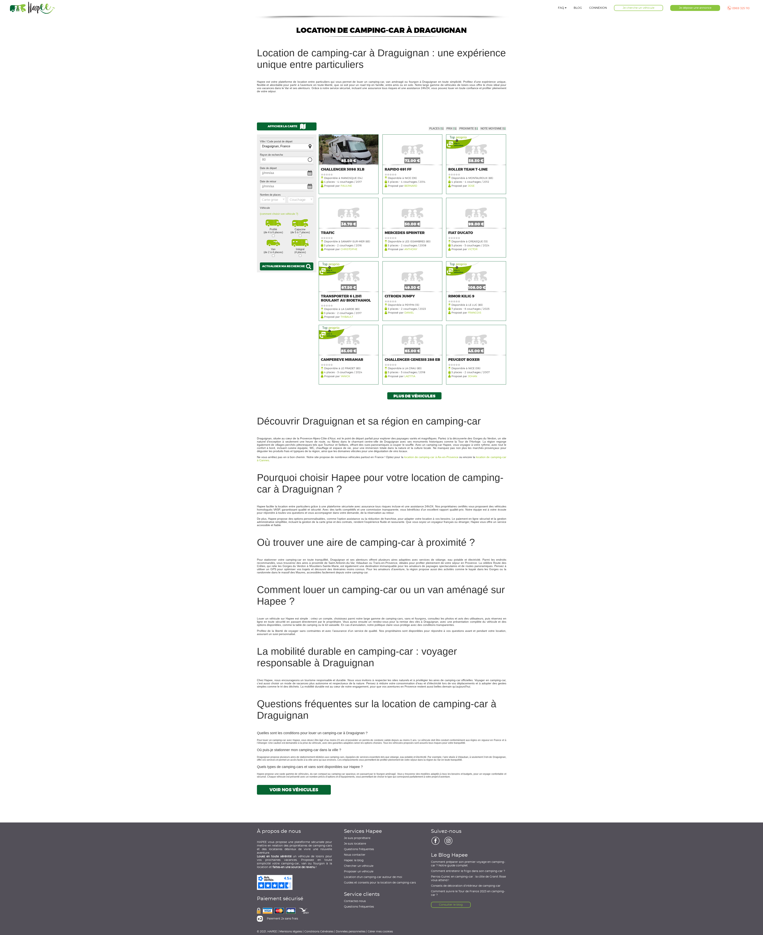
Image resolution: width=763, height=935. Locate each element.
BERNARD (410, 185)
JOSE (471, 185)
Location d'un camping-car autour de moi (373, 877)
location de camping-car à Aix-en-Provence (431, 457)
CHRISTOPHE (349, 249)
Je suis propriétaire (357, 838)
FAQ (561, 8)
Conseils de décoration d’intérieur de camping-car (466, 886)
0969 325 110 (740, 8)
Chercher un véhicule (358, 866)
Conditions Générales (318, 931)
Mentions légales (290, 931)
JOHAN (472, 376)
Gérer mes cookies (380, 931)
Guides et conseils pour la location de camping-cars (380, 882)
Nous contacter (354, 854)
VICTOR (472, 249)
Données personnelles (350, 931)
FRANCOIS (474, 312)
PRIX (449, 128)
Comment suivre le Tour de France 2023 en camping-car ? (468, 893)
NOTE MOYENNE (492, 128)
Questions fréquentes (359, 849)
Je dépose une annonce (695, 8)
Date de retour (268, 181)
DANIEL (409, 312)
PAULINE (346, 185)
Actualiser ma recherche (284, 266)
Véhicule (265, 207)
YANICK (345, 376)
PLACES (435, 128)
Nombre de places (270, 194)
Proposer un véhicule (358, 871)
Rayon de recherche (271, 154)
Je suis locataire (355, 843)
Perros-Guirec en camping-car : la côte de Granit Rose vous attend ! (468, 878)
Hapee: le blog (354, 860)
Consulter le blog (451, 904)
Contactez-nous (355, 901)
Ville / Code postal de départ (276, 141)
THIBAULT (347, 316)
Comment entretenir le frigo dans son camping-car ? (468, 871)
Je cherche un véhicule (638, 8)
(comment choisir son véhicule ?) (279, 213)
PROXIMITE (467, 128)
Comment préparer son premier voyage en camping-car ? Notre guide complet (468, 864)
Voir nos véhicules (293, 789)
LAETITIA (409, 376)
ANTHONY (410, 249)
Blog (578, 8)
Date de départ (268, 168)
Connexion (598, 8)
